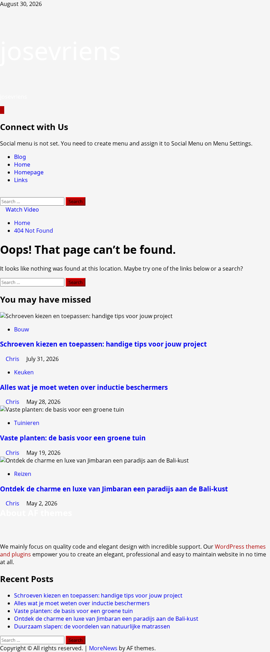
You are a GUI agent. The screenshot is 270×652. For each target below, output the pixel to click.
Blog (20, 157)
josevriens (60, 50)
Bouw (21, 329)
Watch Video (21, 209)
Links (21, 180)
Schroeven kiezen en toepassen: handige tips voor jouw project (103, 344)
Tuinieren (26, 423)
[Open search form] (2, 193)
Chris (13, 359)
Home (22, 164)
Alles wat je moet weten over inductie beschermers (84, 387)
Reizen (22, 474)
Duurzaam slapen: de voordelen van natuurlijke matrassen (92, 626)
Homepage (29, 172)
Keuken (24, 372)
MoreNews (103, 648)
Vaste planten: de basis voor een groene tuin (73, 437)
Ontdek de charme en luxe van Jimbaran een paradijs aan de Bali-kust (114, 488)
